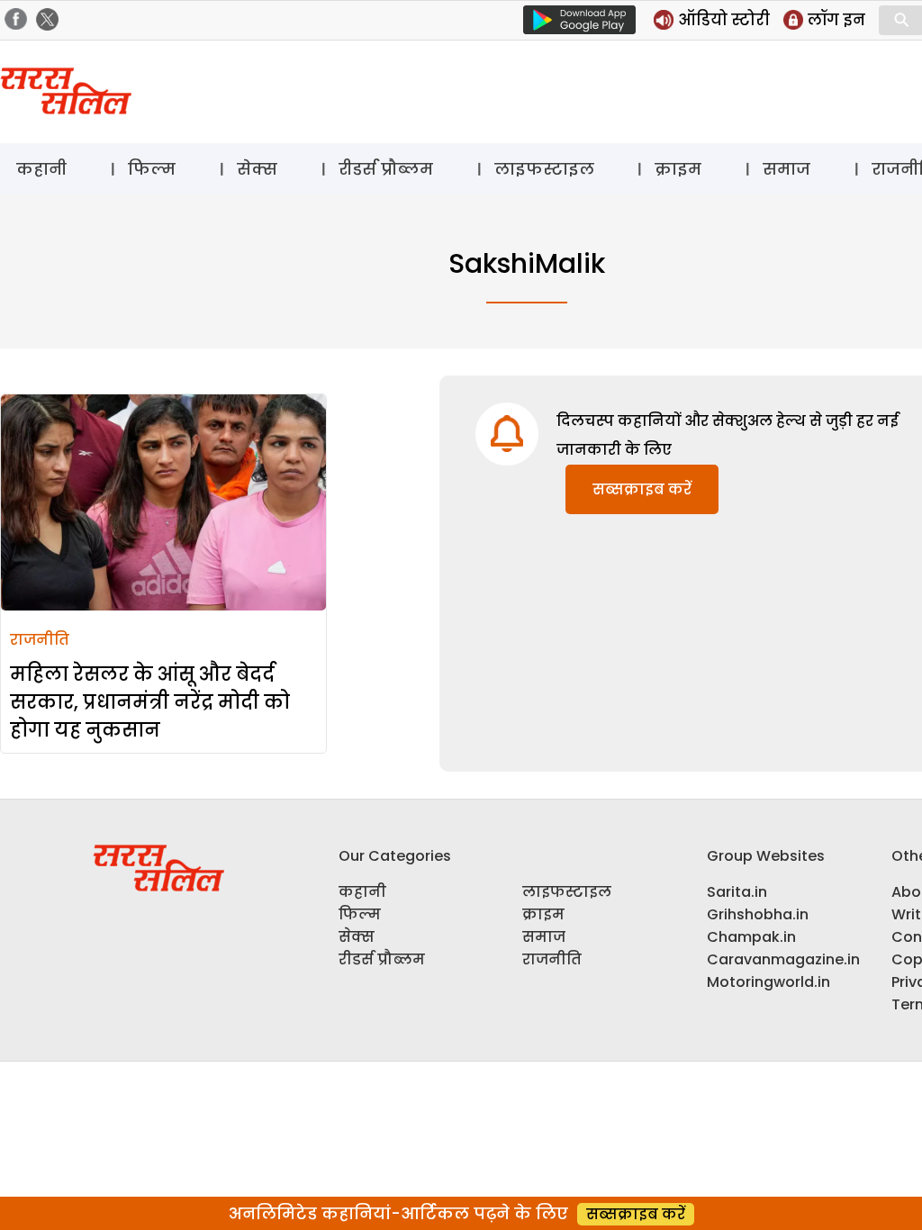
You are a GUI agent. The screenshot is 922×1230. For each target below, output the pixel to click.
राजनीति (39, 639)
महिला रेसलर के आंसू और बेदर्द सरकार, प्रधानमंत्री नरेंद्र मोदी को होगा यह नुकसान (150, 702)
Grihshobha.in (758, 914)
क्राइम (678, 169)
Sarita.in (737, 892)
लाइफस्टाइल (544, 169)
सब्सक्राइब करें (642, 489)
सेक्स (257, 169)
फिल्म (152, 169)
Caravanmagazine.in (783, 959)
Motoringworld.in (768, 982)
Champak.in (751, 937)
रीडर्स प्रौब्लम (386, 169)
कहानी (41, 169)
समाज (786, 169)
